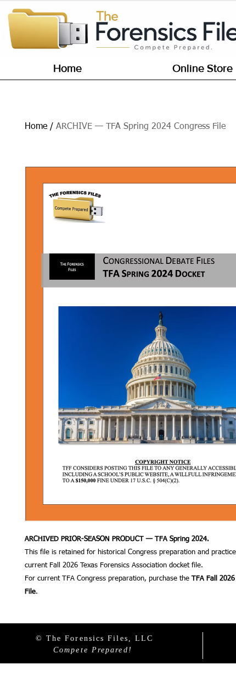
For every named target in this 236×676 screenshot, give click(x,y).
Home (36, 126)
